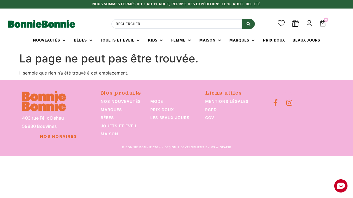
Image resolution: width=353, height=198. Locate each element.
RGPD (211, 109)
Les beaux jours (169, 117)
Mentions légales (226, 101)
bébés (107, 117)
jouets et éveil (119, 125)
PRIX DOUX (162, 109)
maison (109, 133)
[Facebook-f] (275, 102)
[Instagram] (289, 102)
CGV (209, 117)
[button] (49, 40)
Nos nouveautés (121, 101)
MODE (156, 101)
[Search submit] (248, 24)
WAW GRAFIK (221, 147)
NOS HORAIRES (58, 136)
